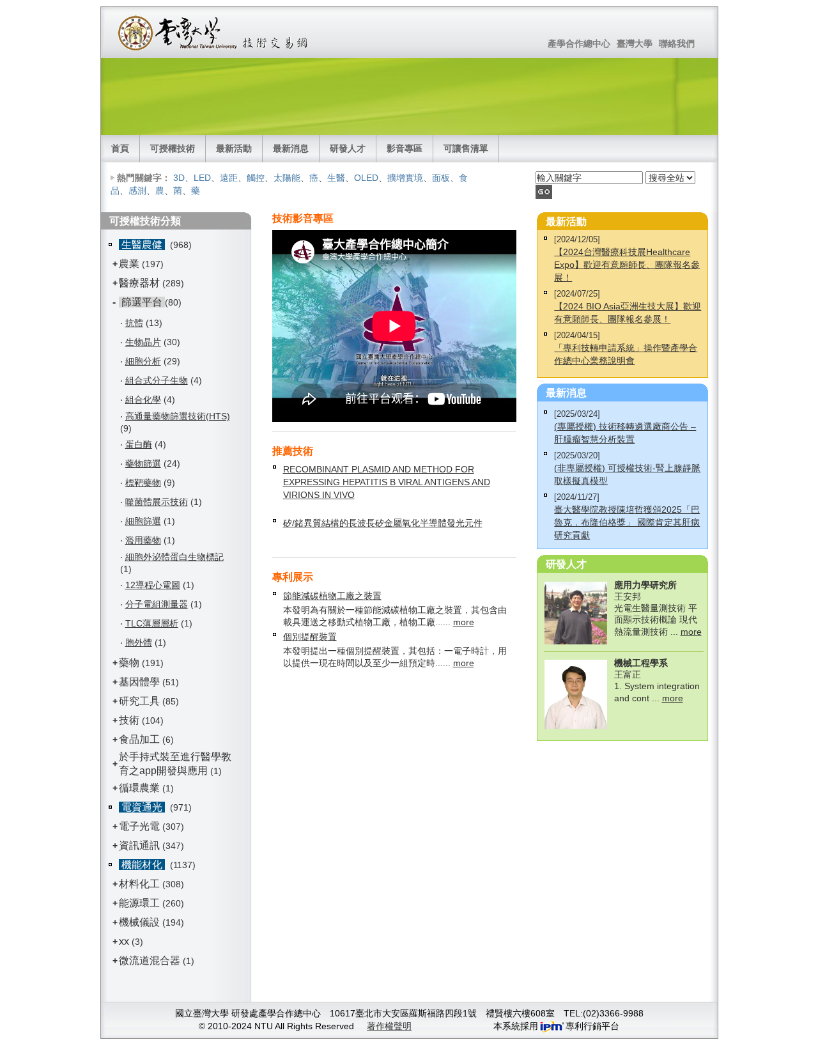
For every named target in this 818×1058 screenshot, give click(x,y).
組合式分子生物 (156, 380)
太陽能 (287, 178)
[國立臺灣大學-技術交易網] (214, 32)
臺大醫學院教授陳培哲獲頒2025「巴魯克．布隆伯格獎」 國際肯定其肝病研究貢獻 (627, 522)
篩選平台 (142, 302)
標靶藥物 (143, 483)
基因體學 (139, 681)
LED (202, 178)
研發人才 (348, 148)
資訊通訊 (139, 845)
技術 (129, 720)
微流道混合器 (149, 960)
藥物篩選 (143, 463)
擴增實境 (405, 178)
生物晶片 (143, 342)
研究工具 (139, 701)
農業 (129, 263)
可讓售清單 (466, 148)
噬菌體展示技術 (156, 502)
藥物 (129, 662)
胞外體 (138, 642)
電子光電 (139, 826)
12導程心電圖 (152, 585)
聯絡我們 (677, 43)
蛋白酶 (138, 444)
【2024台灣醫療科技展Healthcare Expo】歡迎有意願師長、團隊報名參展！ (627, 265)
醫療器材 (140, 282)
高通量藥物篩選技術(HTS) (177, 416)
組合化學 (143, 399)
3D (179, 178)
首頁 (120, 148)
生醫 (336, 178)
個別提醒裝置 (310, 637)
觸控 (256, 178)
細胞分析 (143, 361)
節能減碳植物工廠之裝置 (332, 596)
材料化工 (139, 883)
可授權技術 (172, 148)
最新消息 (291, 148)
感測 (137, 190)
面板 (441, 178)
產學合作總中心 (579, 43)
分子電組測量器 (156, 604)
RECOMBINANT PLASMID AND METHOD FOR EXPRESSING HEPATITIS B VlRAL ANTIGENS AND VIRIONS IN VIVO (386, 482)
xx (124, 941)
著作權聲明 (389, 1026)
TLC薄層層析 (151, 623)
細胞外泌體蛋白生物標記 (174, 557)
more (463, 622)
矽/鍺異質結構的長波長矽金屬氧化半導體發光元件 (382, 523)
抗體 (134, 323)
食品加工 (139, 739)
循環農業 (139, 787)
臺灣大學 (634, 43)
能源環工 (139, 903)
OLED (366, 178)
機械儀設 (139, 922)
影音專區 (404, 148)
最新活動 (234, 148)
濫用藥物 (143, 540)
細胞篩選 (143, 521)
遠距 (229, 178)
